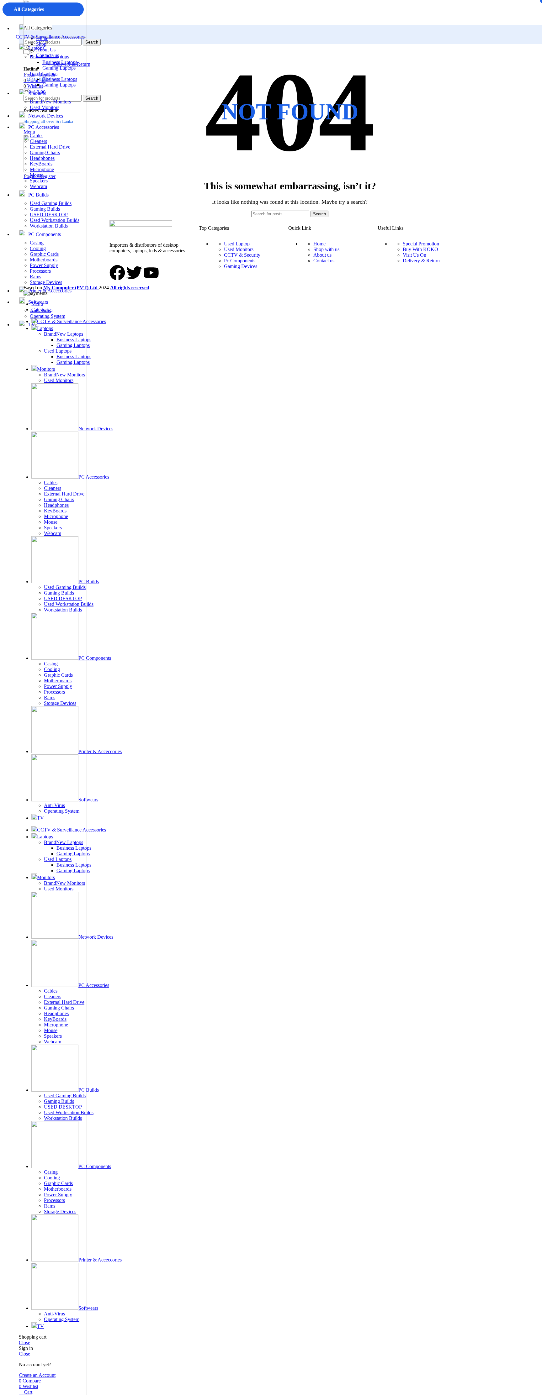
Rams (35, 276)
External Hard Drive (50, 146)
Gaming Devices (240, 266)
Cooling (38, 248)
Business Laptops (59, 62)
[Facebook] (117, 273)
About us (322, 255)
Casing (37, 242)
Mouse (36, 175)
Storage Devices (46, 282)
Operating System (47, 316)
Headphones (42, 158)
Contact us (323, 260)
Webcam (38, 186)
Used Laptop (237, 243)
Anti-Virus (40, 310)
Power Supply (44, 265)
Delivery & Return (421, 260)
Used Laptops (43, 73)
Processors (40, 271)
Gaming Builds (45, 209)
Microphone (42, 169)
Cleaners (38, 141)
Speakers (39, 180)
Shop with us (326, 249)
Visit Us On (414, 255)
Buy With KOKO (420, 249)
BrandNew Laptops (49, 56)
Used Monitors (44, 107)
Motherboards (43, 259)
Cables (36, 135)
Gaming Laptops (59, 68)
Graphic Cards (44, 254)
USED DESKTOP (49, 214)
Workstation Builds (49, 225)
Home (319, 243)
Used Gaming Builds (51, 203)
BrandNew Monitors (50, 101)
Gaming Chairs (45, 152)
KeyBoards (41, 163)
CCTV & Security (242, 255)
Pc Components (239, 260)
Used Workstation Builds (54, 220)
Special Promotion (421, 243)
